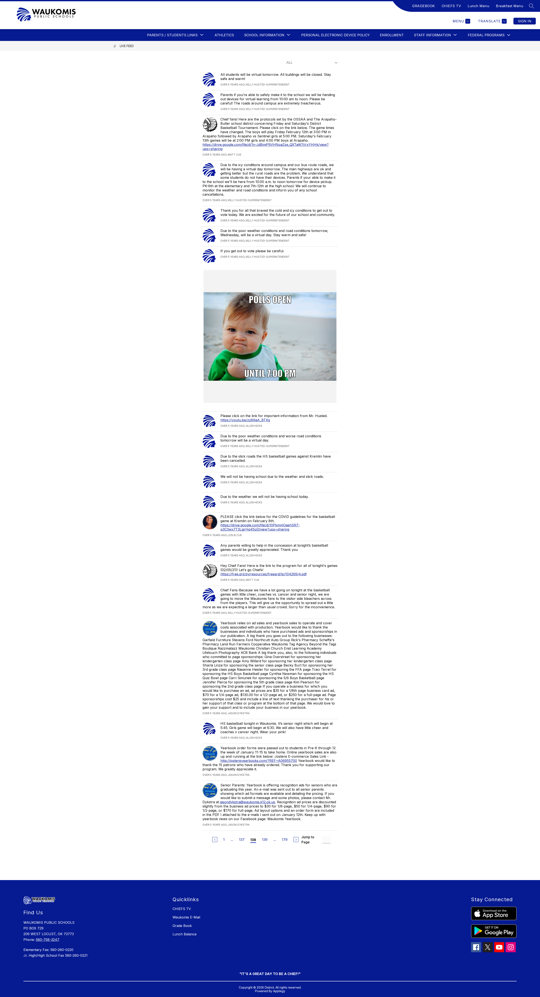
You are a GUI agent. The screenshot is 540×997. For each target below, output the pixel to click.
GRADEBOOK (423, 6)
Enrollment (392, 35)
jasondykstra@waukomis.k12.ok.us (247, 802)
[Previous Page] (214, 839)
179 (285, 839)
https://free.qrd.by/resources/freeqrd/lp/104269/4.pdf (263, 574)
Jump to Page (307, 839)
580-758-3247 (47, 939)
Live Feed (127, 46)
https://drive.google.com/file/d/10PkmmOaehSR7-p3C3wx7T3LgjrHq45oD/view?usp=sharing (260, 527)
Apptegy (279, 991)
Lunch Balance (185, 934)
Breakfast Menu (509, 6)
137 (241, 839)
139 (264, 839)
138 (253, 840)
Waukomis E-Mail (186, 917)
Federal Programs (486, 35)
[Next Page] (295, 839)
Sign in (524, 21)
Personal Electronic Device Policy (335, 35)
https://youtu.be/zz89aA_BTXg (245, 420)
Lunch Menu (478, 6)
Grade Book (182, 926)
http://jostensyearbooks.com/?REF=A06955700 (258, 761)
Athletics (224, 35)
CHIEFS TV (451, 6)
